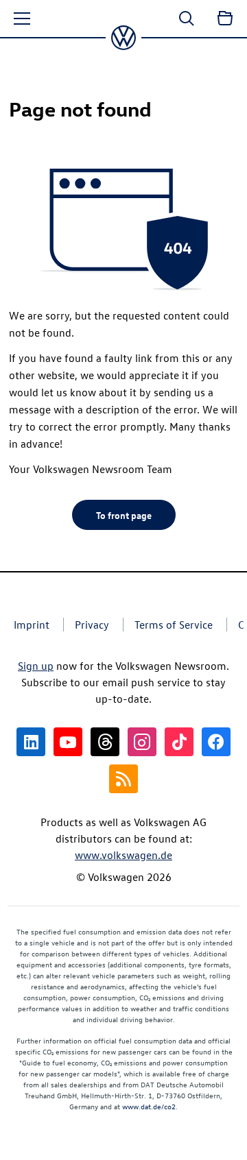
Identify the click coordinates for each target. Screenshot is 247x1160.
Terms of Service (173, 624)
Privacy (92, 624)
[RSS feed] (123, 778)
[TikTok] (179, 741)
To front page (124, 515)
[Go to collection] (225, 18)
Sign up (36, 666)
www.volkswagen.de (123, 855)
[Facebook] (216, 741)
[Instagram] (142, 741)
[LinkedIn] (30, 741)
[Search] (186, 18)
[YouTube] (68, 741)
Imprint (31, 624)
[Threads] (105, 741)
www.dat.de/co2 (149, 1106)
